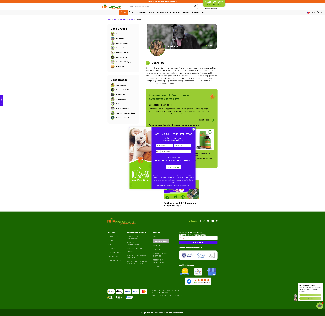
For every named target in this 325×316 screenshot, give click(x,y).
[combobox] (158, 151)
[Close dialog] (193, 129)
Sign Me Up (173, 167)
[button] (319, 305)
